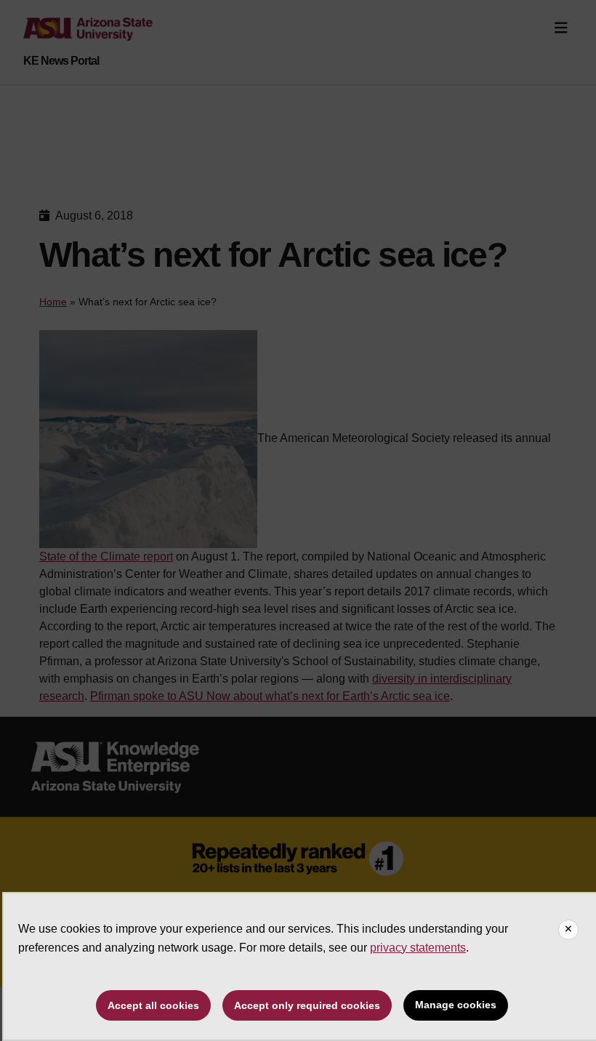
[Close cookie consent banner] (568, 930)
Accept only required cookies (307, 1005)
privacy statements (418, 947)
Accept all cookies (153, 1005)
